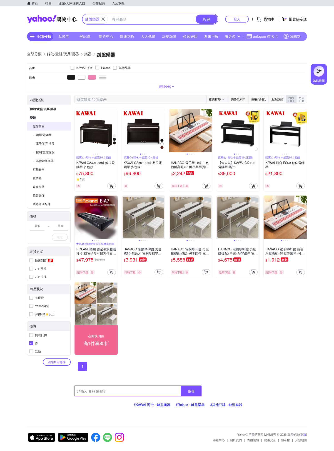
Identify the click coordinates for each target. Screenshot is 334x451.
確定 (60, 237)
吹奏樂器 (39, 186)
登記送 (85, 36)
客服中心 (219, 440)
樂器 (33, 117)
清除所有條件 (57, 362)
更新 (303, 434)
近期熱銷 (277, 99)
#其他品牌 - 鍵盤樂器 (226, 404)
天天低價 (148, 36)
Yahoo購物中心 (52, 19)
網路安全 (270, 440)
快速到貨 (127, 36)
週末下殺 (211, 36)
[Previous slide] (77, 130)
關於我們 (236, 440)
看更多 (230, 36)
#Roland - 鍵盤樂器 (190, 404)
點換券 (63, 36)
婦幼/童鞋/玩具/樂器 (43, 109)
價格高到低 (258, 99)
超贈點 (295, 36)
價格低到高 (238, 99)
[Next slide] (115, 130)
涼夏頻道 (169, 36)
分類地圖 (301, 440)
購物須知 (253, 440)
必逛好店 (190, 36)
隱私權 (285, 440)
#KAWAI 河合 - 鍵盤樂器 (152, 404)
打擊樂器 (39, 169)
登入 (237, 19)
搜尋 (191, 390)
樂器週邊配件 (41, 204)
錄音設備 (39, 195)
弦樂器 (37, 178)
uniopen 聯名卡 (265, 36)
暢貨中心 (106, 36)
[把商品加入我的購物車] (111, 186)
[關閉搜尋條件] (103, 19)
